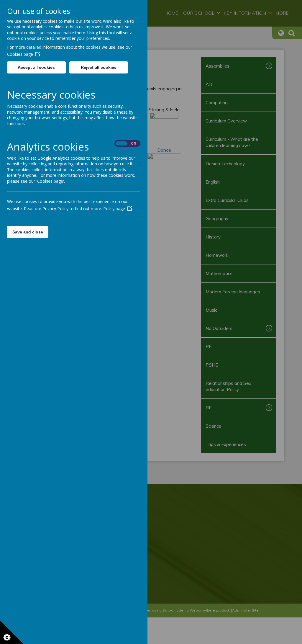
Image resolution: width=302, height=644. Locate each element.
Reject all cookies (98, 67)
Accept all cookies (36, 67)
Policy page (114, 208)
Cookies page (20, 54)
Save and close (27, 232)
